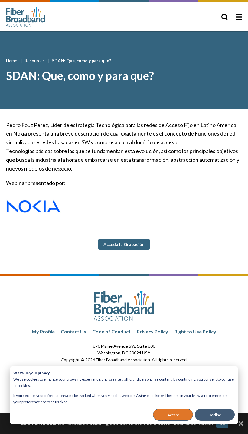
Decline (215, 415)
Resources (35, 60)
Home (12, 60)
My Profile (43, 331)
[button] (124, 244)
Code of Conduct (111, 331)
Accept (173, 415)
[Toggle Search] (224, 17)
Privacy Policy (152, 331)
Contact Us (73, 331)
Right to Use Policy (195, 331)
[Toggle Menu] (239, 17)
